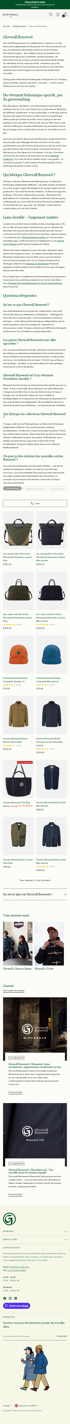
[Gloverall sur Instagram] (10, 1299)
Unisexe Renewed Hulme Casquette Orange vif (15, 679)
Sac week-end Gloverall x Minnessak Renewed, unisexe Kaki (17, 617)
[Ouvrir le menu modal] (57, 14)
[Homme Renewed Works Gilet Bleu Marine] (51, 779)
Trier (37, 503)
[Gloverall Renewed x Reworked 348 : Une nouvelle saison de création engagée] (35, 1134)
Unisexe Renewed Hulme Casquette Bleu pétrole (48, 679)
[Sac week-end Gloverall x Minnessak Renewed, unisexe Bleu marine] (51, 591)
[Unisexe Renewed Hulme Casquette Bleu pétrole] (51, 654)
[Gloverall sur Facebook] (5, 1299)
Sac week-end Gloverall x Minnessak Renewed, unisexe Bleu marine (50, 617)
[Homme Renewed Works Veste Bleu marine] (51, 836)
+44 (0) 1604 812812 (16, 1270)
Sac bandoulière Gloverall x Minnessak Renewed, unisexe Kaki (17, 557)
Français (6, 1405)
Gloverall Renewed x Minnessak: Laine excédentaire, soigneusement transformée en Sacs (34, 1065)
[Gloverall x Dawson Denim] (17, 943)
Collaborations (19, 26)
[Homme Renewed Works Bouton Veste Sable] (18, 715)
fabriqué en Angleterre (37, 263)
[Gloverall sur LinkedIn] (16, 1299)
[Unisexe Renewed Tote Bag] (18, 779)
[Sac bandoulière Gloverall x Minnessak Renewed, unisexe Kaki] (18, 530)
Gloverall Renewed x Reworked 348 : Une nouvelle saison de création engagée (30, 1171)
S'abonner (62, 1336)
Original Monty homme (34, 237)
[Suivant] (65, 4)
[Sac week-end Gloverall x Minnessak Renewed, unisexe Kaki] (18, 591)
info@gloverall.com (19, 1266)
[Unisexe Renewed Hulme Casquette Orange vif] (18, 654)
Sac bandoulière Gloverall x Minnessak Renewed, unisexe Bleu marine (50, 557)
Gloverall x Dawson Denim (35, 488)
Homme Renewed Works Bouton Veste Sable (15, 740)
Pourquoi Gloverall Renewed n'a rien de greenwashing (35, 283)
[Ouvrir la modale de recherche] (50, 14)
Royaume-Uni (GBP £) (27, 1405)
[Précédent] (5, 4)
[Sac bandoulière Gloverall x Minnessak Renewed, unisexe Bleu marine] (51, 530)
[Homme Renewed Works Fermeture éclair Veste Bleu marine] (51, 715)
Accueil (6, 26)
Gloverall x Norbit (57, 488)
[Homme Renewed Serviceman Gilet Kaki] (18, 836)
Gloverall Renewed (12, 488)
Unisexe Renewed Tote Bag (16, 802)
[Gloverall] (10, 15)
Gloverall (21, 1410)
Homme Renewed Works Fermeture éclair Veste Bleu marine (49, 742)
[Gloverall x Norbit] (49, 943)
